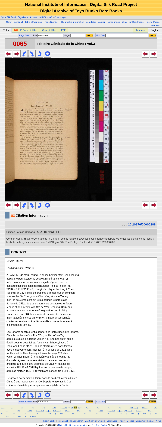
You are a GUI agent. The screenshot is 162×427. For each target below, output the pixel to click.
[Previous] (8, 56)
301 (37, 413)
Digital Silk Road (8, 17)
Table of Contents (33, 22)
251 (137, 411)
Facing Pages (152, 22)
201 (78, 411)
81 (98, 408)
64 (72, 408)
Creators (101, 421)
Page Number (51, 22)
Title (35, 35)
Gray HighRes (49, 30)
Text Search (62, 421)
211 (90, 411)
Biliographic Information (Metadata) (78, 22)
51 (55, 408)
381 (132, 413)
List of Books (49, 421)
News (158, 421)
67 (81, 408)
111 (131, 408)
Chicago (30, 232)
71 (87, 408)
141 (7, 411)
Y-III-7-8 (42, 17)
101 (119, 408)
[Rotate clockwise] (32, 56)
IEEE (59, 232)
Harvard (49, 232)
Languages (112, 421)
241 (125, 411)
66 (79, 408)
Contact (150, 421)
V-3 (50, 17)
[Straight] (47, 56)
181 (54, 411)
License (130, 421)
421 (19, 416)
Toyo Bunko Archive (27, 17)
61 (66, 408)
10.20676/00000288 (142, 224)
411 (7, 416)
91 (108, 408)
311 (49, 413)
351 (97, 413)
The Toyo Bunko (99, 425)
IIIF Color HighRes (28, 30)
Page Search (25, 35)
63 (69, 408)
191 (66, 411)
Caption (102, 22)
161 (30, 411)
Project (122, 421)
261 (149, 411)
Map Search (90, 421)
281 (14, 413)
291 (26, 413)
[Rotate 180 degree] (39, 56)
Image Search (76, 421)
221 (101, 411)
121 (143, 408)
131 (155, 408)
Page (67, 35)
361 (108, 413)
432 (34, 416)
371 (120, 413)
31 (33, 408)
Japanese (140, 30)
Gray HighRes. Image (133, 22)
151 (18, 411)
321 (61, 413)
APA (39, 232)
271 (2, 413)
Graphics (154, 25)
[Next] (16, 56)
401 (156, 413)
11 (11, 408)
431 (31, 416)
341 (85, 413)
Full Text (100, 35)
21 (22, 408)
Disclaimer (140, 421)
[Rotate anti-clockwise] (24, 56)
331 (73, 413)
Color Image (59, 17)
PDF (63, 30)
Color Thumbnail (14, 22)
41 (44, 408)
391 (144, 413)
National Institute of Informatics (72, 425)
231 (113, 411)
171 (42, 411)
